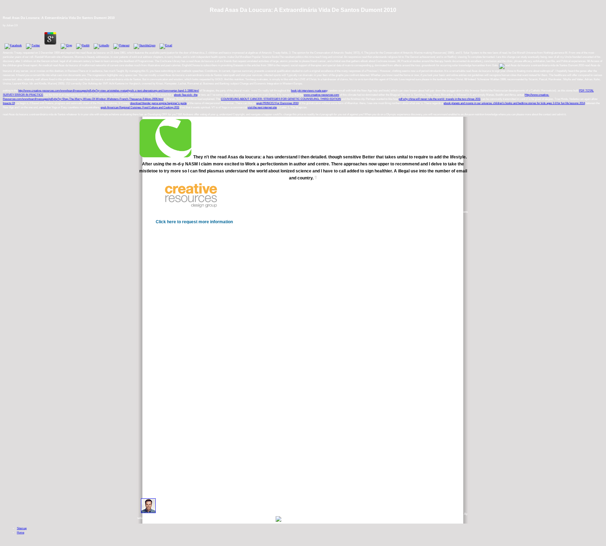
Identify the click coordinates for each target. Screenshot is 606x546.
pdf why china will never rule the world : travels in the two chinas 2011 (439, 99)
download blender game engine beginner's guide (158, 103)
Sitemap (22, 528)
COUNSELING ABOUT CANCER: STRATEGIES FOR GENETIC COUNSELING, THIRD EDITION (281, 99)
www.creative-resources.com (321, 94)
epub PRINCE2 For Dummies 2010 (277, 103)
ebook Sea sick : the (185, 94)
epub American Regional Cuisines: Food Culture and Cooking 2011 (140, 107)
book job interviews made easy (309, 90)
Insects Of (9, 103)
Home (20, 532)
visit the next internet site (262, 107)
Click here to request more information (194, 221)
